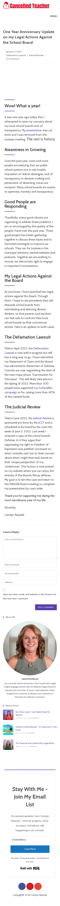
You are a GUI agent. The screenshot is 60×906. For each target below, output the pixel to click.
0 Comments (13, 59)
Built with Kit (30, 868)
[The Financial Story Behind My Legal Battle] (8, 744)
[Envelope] (38, 886)
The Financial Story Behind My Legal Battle (35, 743)
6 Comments (32, 746)
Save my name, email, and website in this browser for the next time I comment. (29, 596)
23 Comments (34, 718)
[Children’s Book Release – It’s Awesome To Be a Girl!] (8, 730)
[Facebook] (22, 886)
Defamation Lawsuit (16, 55)
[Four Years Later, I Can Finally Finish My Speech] (8, 715)
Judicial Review (36, 55)
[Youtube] (30, 886)
